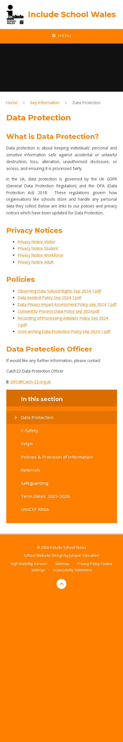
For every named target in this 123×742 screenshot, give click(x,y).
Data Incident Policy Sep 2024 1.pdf (49, 297)
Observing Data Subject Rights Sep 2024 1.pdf (59, 291)
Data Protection (87, 102)
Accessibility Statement (72, 569)
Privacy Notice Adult (35, 262)
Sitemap (62, 563)
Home (11, 102)
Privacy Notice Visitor (36, 241)
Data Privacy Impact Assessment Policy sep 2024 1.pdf (67, 304)
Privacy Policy (88, 563)
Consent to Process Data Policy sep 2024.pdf (58, 311)
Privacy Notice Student (38, 248)
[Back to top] (62, 584)
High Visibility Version (29, 563)
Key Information (44, 102)
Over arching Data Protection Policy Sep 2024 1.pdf (64, 331)
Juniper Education (84, 555)
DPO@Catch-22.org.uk (31, 382)
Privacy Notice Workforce (40, 255)
